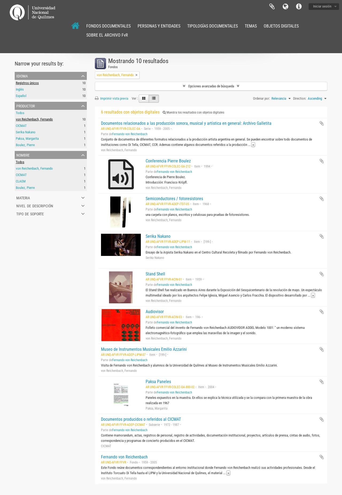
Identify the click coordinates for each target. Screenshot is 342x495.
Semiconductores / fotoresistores (174, 198)
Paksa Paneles (158, 381)
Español (21, 96)
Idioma (285, 6)
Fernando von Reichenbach (129, 134)
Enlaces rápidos (298, 6)
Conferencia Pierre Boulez (168, 160)
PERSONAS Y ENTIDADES (159, 26)
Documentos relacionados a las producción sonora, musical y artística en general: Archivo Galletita (186, 123)
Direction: (299, 98)
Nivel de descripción (34, 205)
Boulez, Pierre (25, 145)
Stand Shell (155, 273)
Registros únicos (27, 83)
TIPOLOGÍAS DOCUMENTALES (212, 26)
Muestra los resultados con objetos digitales (195, 112)
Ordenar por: (261, 98)
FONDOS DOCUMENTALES (108, 26)
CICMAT (21, 126)
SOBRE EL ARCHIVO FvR (107, 35)
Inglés (20, 89)
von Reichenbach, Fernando (34, 119)
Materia (23, 197)
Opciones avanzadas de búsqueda (211, 86)
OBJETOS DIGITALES (281, 26)
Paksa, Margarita (27, 139)
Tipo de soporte (30, 213)
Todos (20, 113)
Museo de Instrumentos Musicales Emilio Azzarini (144, 349)
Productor (25, 105)
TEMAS (251, 26)
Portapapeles (272, 6)
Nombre (23, 154)
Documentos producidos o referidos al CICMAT (141, 419)
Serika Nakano (26, 132)
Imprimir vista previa (113, 98)
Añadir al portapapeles (321, 123)
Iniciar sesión (322, 6)
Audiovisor (155, 311)
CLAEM (21, 181)
